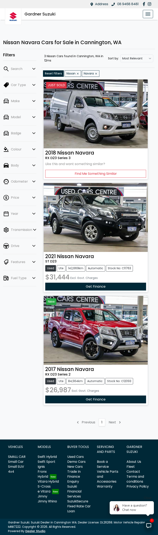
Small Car (16, 461)
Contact (133, 471)
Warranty (105, 486)
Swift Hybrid (47, 456)
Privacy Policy (138, 486)
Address (101, 4)
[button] (148, 14)
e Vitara (44, 491)
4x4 (11, 471)
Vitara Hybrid (48, 481)
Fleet (131, 466)
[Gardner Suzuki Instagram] (150, 4)
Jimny (42, 496)
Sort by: (113, 58)
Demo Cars (76, 461)
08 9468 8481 (127, 4)
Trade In (74, 471)
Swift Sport (46, 461)
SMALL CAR (17, 456)
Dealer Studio (35, 531)
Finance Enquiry (73, 479)
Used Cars (75, 456)
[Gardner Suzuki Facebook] (145, 4)
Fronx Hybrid (43, 474)
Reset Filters (53, 73)
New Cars (75, 466)
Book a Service (103, 464)
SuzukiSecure (77, 501)
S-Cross (44, 486)
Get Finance (96, 286)
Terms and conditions (135, 479)
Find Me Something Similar (96, 173)
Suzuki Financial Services (74, 491)
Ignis (41, 466)
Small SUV (16, 466)
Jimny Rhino (47, 501)
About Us (134, 461)
